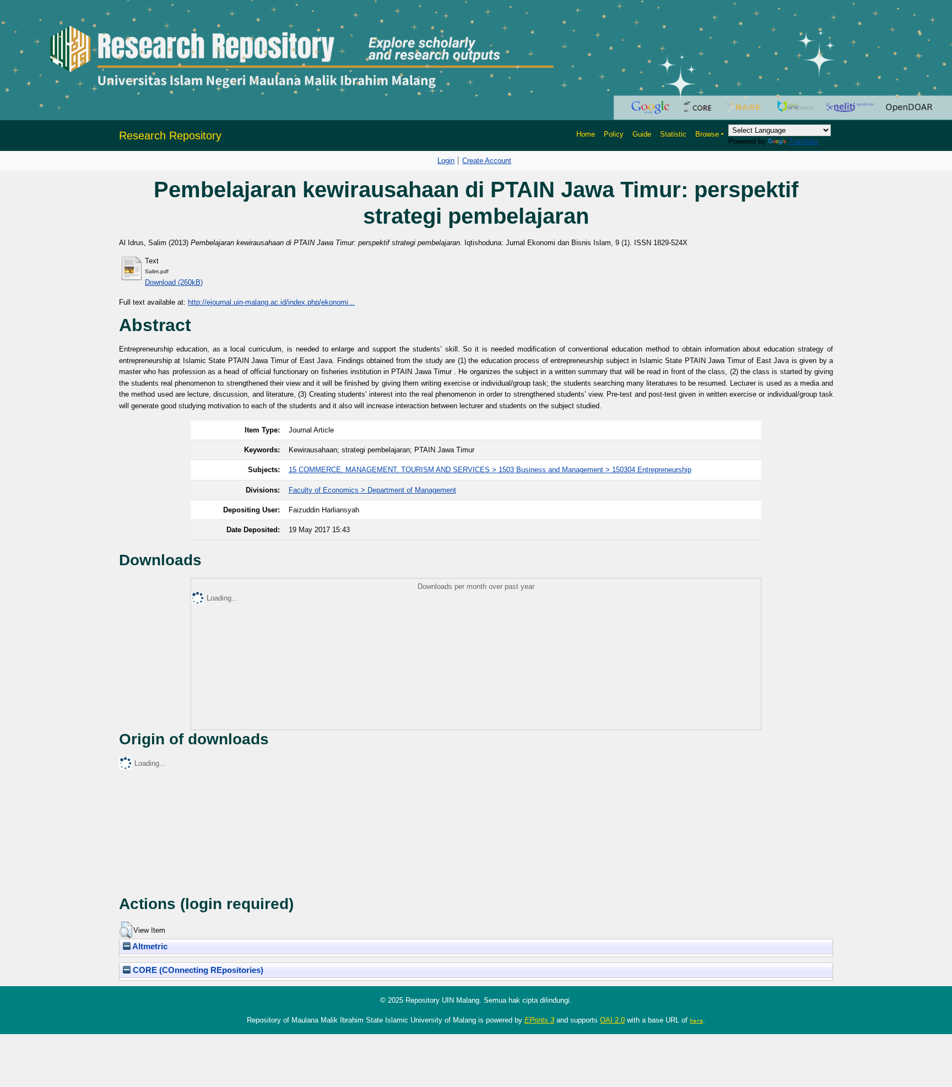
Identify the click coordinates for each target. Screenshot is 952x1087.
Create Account (486, 160)
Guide (641, 134)
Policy (614, 134)
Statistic (673, 134)
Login (446, 160)
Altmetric (149, 946)
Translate (803, 141)
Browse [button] (707, 134)
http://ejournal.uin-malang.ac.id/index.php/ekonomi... (271, 302)
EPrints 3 (539, 1020)
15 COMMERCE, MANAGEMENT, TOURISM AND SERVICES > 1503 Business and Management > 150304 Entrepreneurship (490, 470)
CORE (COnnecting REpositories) (197, 970)
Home (585, 134)
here (696, 1020)
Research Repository (170, 135)
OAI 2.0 (612, 1020)
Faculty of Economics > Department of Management (372, 490)
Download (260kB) (174, 282)
